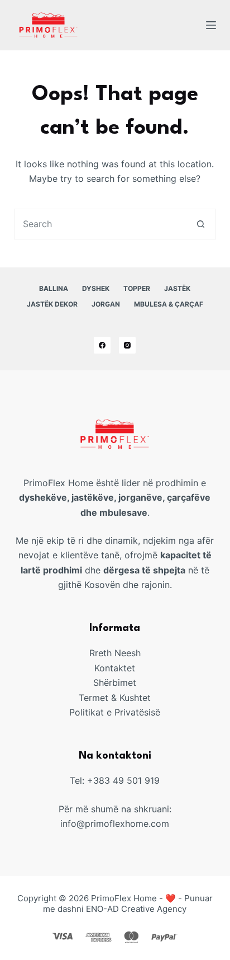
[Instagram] (127, 345)
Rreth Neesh (115, 652)
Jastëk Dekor (52, 304)
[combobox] (100, 224)
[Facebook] (102, 345)
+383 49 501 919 (123, 780)
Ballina (53, 288)
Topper (136, 288)
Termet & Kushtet (115, 697)
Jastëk (177, 288)
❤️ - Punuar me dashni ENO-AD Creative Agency (128, 904)
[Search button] (200, 224)
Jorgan (106, 304)
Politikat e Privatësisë (114, 712)
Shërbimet (114, 682)
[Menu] (211, 25)
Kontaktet (114, 668)
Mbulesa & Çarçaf (168, 304)
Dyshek (95, 288)
